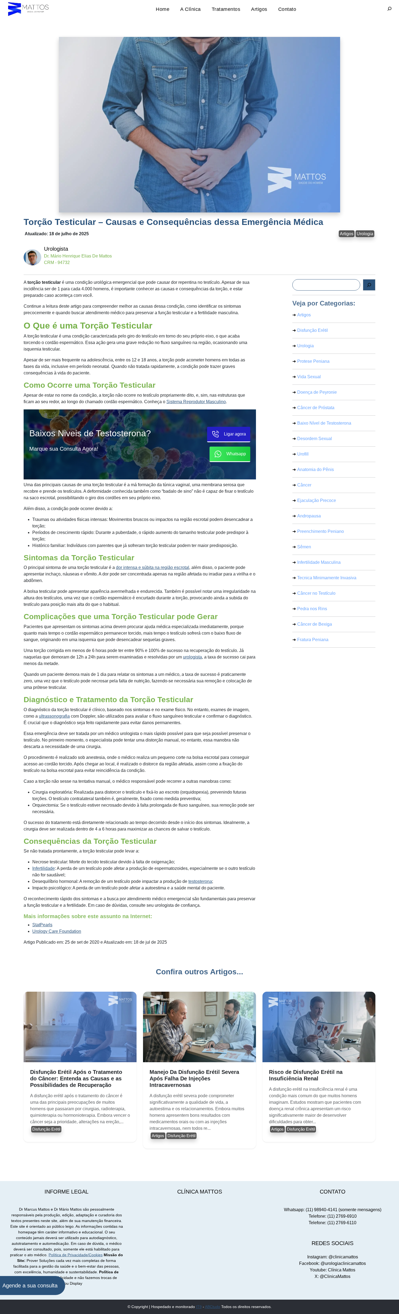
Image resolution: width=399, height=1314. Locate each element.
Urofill (303, 454)
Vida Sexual (309, 376)
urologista (192, 657)
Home (162, 9)
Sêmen (304, 547)
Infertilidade (43, 868)
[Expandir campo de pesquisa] (389, 9)
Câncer (304, 485)
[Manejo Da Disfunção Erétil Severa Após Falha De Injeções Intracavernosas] (199, 1027)
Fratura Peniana (312, 639)
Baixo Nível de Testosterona (324, 423)
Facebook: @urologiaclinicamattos (332, 1263)
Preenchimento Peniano (320, 531)
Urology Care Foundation (56, 931)
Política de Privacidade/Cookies (76, 1255)
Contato (287, 9)
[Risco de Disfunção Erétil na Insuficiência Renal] (318, 1027)
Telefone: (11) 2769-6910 (333, 1216)
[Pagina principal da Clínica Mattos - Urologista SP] (29, 9)
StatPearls (42, 924)
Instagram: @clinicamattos (332, 1257)
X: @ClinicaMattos (332, 1276)
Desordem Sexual (314, 438)
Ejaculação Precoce (316, 500)
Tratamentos (226, 9)
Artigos (259, 9)
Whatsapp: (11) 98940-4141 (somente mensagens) (332, 1209)
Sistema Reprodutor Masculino (196, 401)
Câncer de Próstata (315, 407)
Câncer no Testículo (316, 593)
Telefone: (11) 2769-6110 (332, 1222)
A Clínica (190, 9)
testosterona (200, 881)
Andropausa (309, 516)
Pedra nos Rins (312, 608)
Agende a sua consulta (30, 1285)
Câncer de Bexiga (314, 624)
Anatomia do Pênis (315, 469)
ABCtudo (212, 1307)
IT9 (199, 1307)
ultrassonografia (54, 716)
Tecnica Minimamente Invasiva (326, 577)
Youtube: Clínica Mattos (332, 1270)
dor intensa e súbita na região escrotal (152, 567)
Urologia (365, 233)
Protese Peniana (313, 361)
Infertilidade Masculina (319, 562)
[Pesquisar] (369, 285)
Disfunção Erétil (312, 330)
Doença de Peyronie (317, 392)
